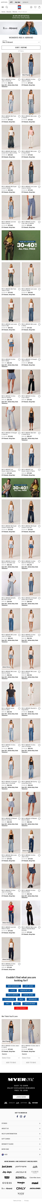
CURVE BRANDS (29, 1004)
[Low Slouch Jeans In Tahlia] (31, 455)
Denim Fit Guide (7, 1144)
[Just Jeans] (7, 1167)
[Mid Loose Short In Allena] (19, 672)
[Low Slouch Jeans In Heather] (11, 455)
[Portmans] (21, 1167)
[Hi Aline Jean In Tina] (11, 730)
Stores (4, 1123)
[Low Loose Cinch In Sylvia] (31, 274)
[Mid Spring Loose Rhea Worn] (31, 767)
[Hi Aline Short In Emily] (31, 876)
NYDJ (17, 1004)
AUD (5, 1154)
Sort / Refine (21, 48)
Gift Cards (6, 1139)
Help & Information (9, 1133)
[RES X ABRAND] (7, 1188)
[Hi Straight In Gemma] (11, 418)
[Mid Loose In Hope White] (31, 137)
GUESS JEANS (28, 995)
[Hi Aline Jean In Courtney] (11, 876)
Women (15, 12)
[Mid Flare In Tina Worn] (11, 102)
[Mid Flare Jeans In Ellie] (11, 274)
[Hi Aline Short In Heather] (11, 382)
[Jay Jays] (17, 2)
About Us (5, 1128)
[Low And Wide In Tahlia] (19, 927)
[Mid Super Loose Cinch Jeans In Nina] (11, 137)
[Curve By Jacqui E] (35, 1172)
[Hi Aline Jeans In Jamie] (39, 80)
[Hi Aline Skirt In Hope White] (31, 620)
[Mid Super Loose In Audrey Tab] (11, 511)
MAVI (21, 999)
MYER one (5, 1149)
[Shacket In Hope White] (31, 694)
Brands (9, 12)
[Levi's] (7, 1177)
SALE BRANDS (21, 1008)
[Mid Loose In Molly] (31, 310)
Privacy (26, 1200)
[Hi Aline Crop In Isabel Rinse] (19, 964)
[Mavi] (35, 1183)
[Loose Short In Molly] (11, 694)
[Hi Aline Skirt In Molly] (11, 345)
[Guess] (7, 1183)
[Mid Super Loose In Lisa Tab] (31, 511)
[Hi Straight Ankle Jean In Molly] (31, 583)
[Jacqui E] (25, 2)
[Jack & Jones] (35, 1188)
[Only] (21, 1188)
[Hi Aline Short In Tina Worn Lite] (11, 547)
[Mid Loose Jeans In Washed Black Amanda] (31, 913)
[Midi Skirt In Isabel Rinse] (31, 418)
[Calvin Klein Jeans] (35, 1177)
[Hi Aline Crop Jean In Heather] (31, 207)
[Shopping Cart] (39, 7)
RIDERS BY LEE (25, 990)
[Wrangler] (21, 1183)
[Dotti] (35, 1167)
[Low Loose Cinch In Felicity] (31, 172)
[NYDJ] (21, 1194)
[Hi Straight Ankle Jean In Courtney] (11, 767)
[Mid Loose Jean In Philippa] (11, 620)
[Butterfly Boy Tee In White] (11, 583)
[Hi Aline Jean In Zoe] (39, 855)
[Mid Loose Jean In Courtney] (11, 841)
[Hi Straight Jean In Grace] (31, 345)
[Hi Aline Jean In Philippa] (31, 730)
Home (3, 12)
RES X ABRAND (13, 995)
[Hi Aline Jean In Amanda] (11, 65)
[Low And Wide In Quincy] (11, 207)
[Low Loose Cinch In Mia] (11, 310)
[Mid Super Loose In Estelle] (11, 172)
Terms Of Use (17, 1200)
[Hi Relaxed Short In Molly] (31, 804)
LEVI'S (12, 990)
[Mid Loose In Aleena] (31, 102)
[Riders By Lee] (21, 1177)
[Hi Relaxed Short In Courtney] (11, 804)
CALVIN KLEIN (9, 999)
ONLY (8, 1004)
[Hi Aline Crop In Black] (31, 382)
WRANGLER (33, 999)
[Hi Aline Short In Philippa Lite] (31, 547)
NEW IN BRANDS (13, 986)
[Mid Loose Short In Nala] (31, 657)
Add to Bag (11, 1063)
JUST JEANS (29, 986)
